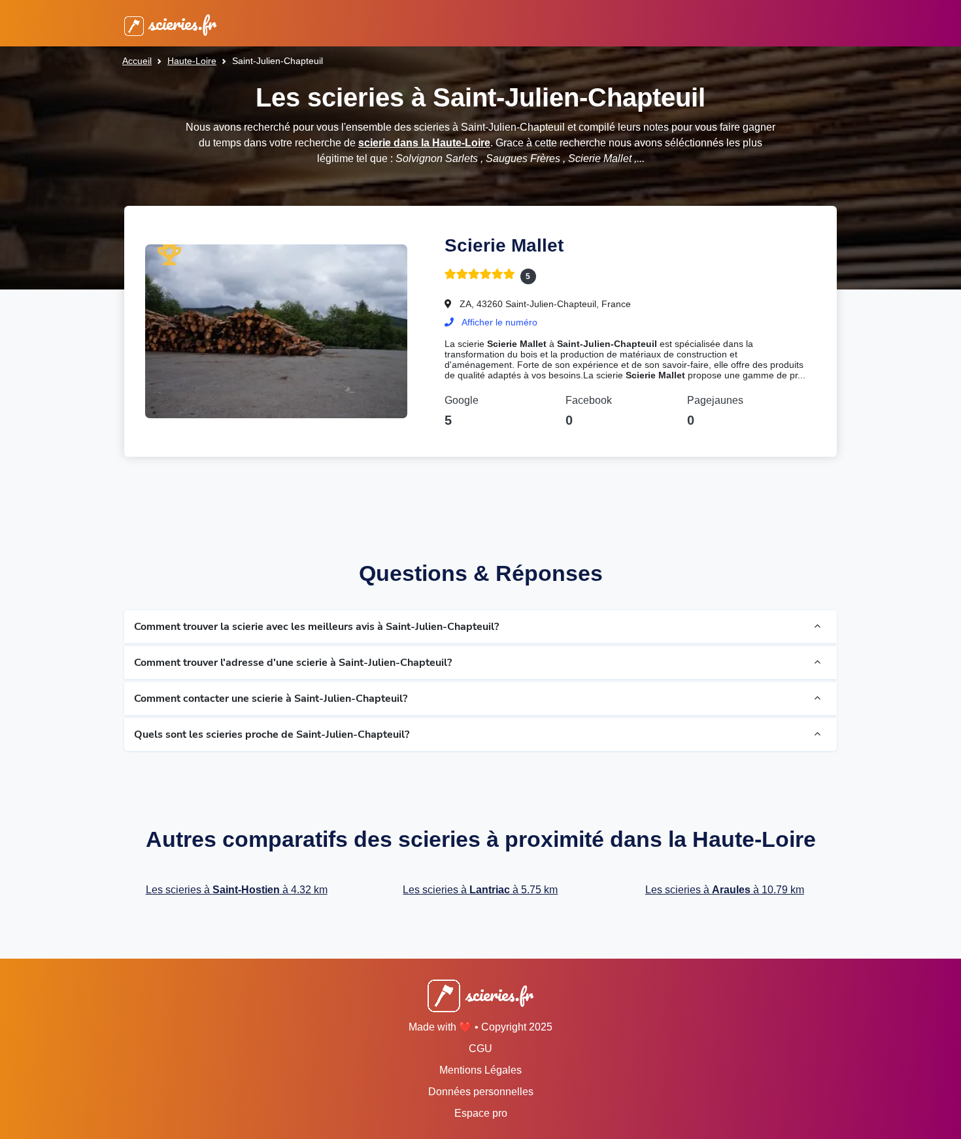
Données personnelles (480, 1091)
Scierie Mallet (504, 245)
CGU (480, 1048)
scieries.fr (180, 23)
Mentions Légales (480, 1070)
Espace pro (480, 1113)
